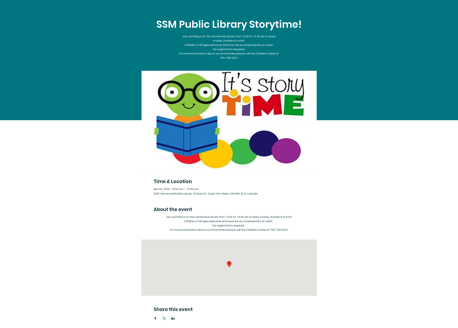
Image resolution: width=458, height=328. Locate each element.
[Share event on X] (164, 318)
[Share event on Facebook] (155, 318)
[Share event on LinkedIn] (173, 318)
